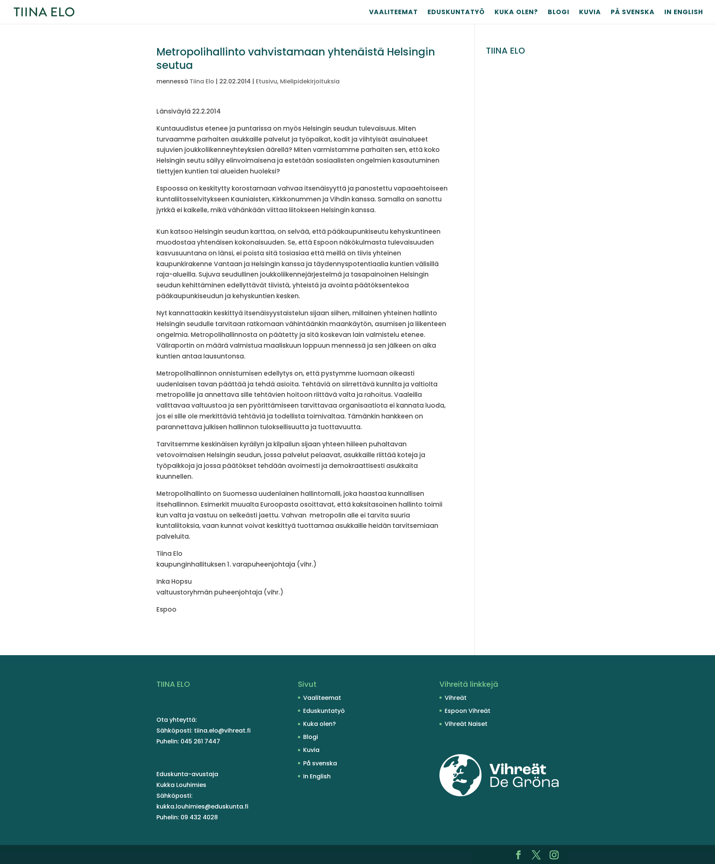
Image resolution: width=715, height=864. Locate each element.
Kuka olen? (516, 12)
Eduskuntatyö (456, 12)
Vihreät (456, 698)
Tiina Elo (202, 81)
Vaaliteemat (393, 12)
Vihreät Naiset (466, 724)
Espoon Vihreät (467, 711)
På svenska (633, 12)
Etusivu (266, 81)
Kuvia (590, 12)
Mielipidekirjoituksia (310, 81)
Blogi (558, 12)
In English (683, 12)
